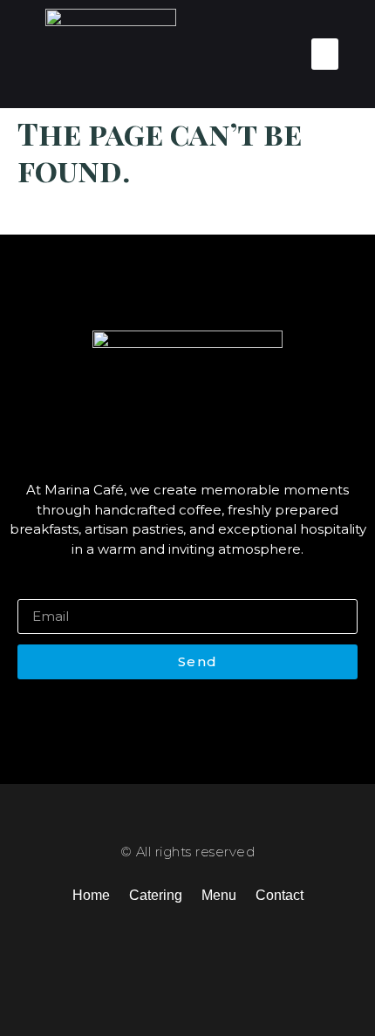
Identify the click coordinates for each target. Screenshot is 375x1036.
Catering (155, 895)
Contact (279, 895)
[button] (324, 54)
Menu (218, 895)
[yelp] (215, 953)
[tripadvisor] (248, 953)
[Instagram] (182, 953)
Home (91, 895)
